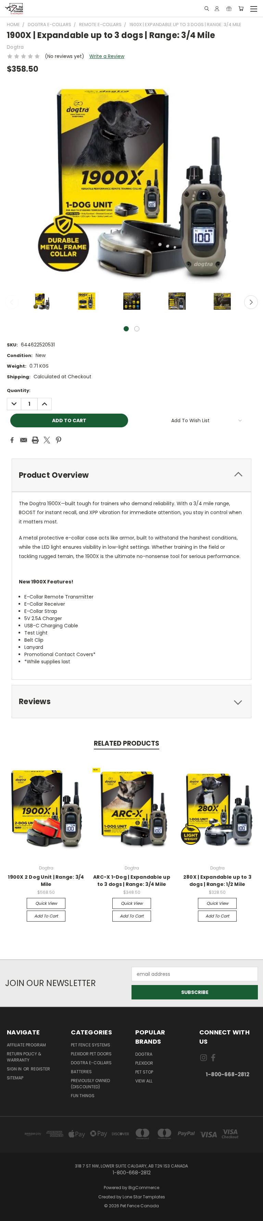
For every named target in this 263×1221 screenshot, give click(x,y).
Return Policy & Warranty (24, 1057)
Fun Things (83, 1096)
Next (251, 302)
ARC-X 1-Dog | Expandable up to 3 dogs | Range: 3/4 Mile (131, 881)
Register (40, 1069)
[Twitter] (46, 440)
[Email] (23, 440)
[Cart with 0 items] (241, 8)
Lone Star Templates (144, 1197)
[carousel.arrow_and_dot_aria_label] (136, 328)
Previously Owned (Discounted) (90, 1084)
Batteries (81, 1072)
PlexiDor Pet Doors (91, 1054)
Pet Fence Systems (90, 1045)
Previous (12, 302)
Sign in (15, 1069)
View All (143, 1081)
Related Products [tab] (126, 743)
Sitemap (15, 1078)
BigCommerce (143, 1187)
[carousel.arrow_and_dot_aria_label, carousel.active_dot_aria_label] (126, 328)
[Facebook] (12, 440)
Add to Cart (46, 916)
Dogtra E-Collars (91, 1063)
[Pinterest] (58, 440)
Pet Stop (144, 1072)
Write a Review (106, 56)
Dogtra (143, 1054)
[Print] (35, 440)
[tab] (131, 475)
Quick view (46, 903)
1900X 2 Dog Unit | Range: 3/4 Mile (46, 881)
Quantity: (18, 390)
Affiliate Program (26, 1045)
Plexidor (144, 1063)
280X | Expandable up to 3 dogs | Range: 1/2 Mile (217, 881)
